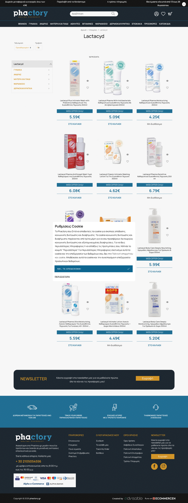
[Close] (184, 4)
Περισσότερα (62, 276)
